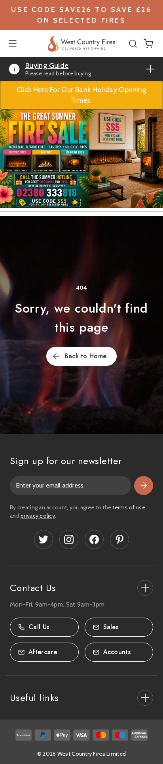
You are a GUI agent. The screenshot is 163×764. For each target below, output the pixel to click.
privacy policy (38, 515)
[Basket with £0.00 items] (148, 42)
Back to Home (85, 356)
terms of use (128, 507)
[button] (81, 158)
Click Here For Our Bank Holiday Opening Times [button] (81, 95)
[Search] (134, 43)
